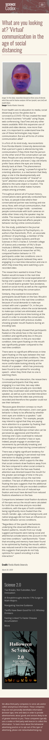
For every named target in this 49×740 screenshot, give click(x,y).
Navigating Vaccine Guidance (18, 605)
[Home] (11, 6)
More (7, 625)
